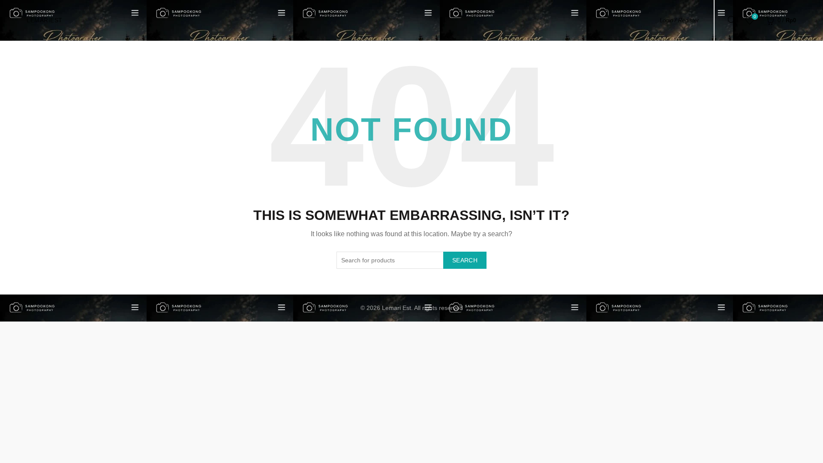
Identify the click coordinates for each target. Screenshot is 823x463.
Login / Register (679, 20)
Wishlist (755, 16)
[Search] (732, 20)
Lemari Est (396, 307)
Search (465, 260)
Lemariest (45, 20)
